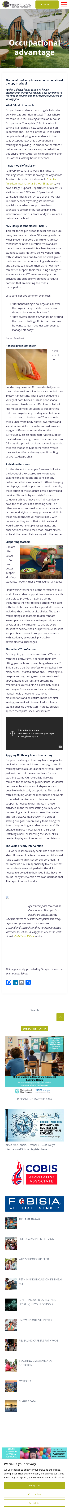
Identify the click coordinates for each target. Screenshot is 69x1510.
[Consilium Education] (16, 4)
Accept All (34, 1485)
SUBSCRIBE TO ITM (34, 1028)
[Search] (60, 1017)
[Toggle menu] (64, 4)
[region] (34, 1484)
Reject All (34, 1503)
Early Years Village (24, 936)
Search (34, 1010)
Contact (47, 4)
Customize (34, 1494)
